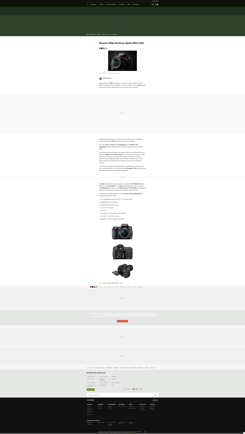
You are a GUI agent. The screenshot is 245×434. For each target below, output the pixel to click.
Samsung (105, 34)
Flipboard (153, 4)
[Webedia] (155, 1)
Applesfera (89, 409)
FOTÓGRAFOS (136, 4)
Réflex (117, 286)
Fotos (109, 34)
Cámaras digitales (108, 286)
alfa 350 (135, 286)
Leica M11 (147, 367)
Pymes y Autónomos (152, 408)
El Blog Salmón (153, 406)
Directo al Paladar (122, 406)
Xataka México (90, 422)
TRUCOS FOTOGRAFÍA (111, 4)
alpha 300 (141, 286)
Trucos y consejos (103, 376)
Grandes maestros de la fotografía (91, 385)
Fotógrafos (114, 376)
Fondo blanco (109, 367)
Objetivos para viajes (125, 367)
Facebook (151, 4)
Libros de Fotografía (91, 382)
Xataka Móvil (89, 408)
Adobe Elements (102, 385)
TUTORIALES (122, 4)
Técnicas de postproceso (102, 379)
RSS (139, 389)
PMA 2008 (123, 286)
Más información (132, 432)
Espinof (109, 408)
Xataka (88, 406)
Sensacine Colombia (110, 425)
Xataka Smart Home (90, 412)
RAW (113, 385)
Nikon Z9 (152, 367)
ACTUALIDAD (93, 4)
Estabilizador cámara (100, 367)
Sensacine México (111, 422)
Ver (123, 321)
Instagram (155, 4)
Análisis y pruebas (91, 376)
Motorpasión (131, 406)
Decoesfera (141, 408)
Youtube (157, 4)
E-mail (106, 48)
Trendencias (141, 406)
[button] (107, 78)
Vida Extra (100, 408)
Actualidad (114, 379)
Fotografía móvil (90, 379)
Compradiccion (142, 409)
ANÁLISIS (101, 4)
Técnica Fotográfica (116, 382)
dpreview (105, 283)
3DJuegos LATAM (101, 422)
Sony (121, 283)
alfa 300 (129, 286)
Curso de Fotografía (103, 382)
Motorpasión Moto (132, 408)
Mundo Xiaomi (90, 414)
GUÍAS (128, 4)
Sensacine (110, 406)
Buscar (155, 395)
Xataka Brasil (89, 424)
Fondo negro (116, 367)
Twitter (102, 48)
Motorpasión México (131, 423)
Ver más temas (90, 389)
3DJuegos (100, 406)
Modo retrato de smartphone (137, 367)
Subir (154, 400)
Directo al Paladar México (122, 423)
